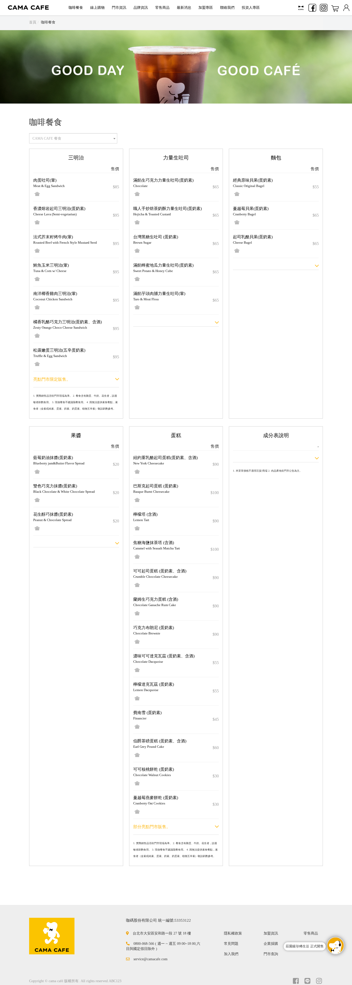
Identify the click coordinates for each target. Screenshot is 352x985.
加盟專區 (205, 8)
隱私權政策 (233, 933)
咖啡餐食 (76, 8)
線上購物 (97, 8)
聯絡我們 (227, 8)
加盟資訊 (271, 933)
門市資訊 (119, 8)
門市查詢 (271, 954)
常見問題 (231, 944)
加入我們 (231, 954)
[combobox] (73, 138)
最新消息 (184, 8)
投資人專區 (251, 8)
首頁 (32, 22)
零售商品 (162, 8)
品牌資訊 (140, 8)
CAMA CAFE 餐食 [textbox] (46, 138)
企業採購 (271, 944)
